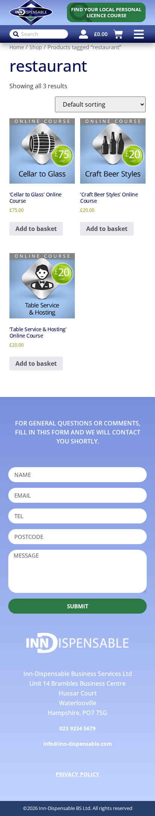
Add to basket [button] (36, 229)
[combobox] (38, 34)
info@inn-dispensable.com (77, 743)
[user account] (83, 34)
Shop (35, 47)
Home (16, 47)
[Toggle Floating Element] (137, 797)
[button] (138, 34)
